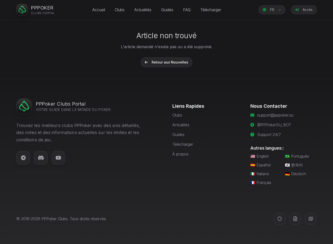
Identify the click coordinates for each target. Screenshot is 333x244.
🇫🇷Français (260, 182)
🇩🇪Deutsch (295, 173)
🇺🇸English (259, 156)
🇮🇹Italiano (259, 173)
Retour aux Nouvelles (170, 62)
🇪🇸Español (260, 165)
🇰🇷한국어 (294, 165)
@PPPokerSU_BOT (274, 124)
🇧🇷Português (297, 156)
